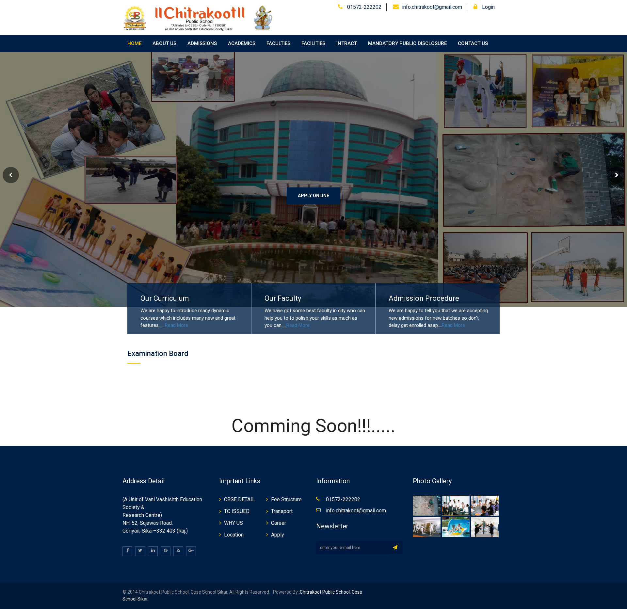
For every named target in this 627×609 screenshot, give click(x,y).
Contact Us (473, 43)
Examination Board (157, 353)
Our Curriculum (164, 298)
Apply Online (313, 195)
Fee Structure (286, 499)
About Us (164, 43)
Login (488, 7)
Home (134, 43)
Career (278, 523)
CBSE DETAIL (239, 499)
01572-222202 (363, 7)
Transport (282, 511)
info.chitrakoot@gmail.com (432, 7)
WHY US (233, 523)
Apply (277, 535)
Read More (176, 325)
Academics (241, 43)
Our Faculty (283, 298)
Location (234, 535)
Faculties (278, 43)
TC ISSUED (236, 511)
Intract (346, 43)
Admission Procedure (424, 298)
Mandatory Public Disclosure (407, 43)
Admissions (202, 43)
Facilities (313, 43)
